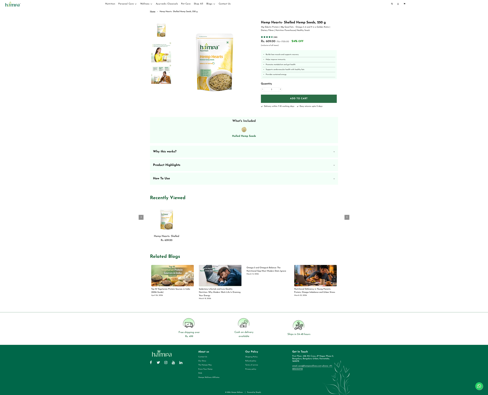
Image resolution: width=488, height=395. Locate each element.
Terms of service (251, 365)
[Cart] (404, 4)
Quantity (266, 84)
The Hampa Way (205, 365)
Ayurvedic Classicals (167, 4)
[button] (269, 37)
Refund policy (250, 361)
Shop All (198, 4)
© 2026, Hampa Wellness (234, 392)
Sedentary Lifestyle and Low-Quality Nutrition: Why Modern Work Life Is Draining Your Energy (220, 292)
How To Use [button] (161, 178)
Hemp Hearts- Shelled (166, 236)
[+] (280, 89)
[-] (262, 89)
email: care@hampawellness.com (307, 366)
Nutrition (110, 4)
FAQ (200, 373)
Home (152, 12)
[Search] (392, 4)
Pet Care (186, 4)
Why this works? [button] (164, 151)
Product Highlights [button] (166, 165)
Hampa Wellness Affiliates (208, 377)
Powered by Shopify (254, 392)
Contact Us (225, 4)
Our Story (202, 361)
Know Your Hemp (205, 369)
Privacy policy (250, 369)
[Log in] (398, 4)
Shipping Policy (251, 357)
